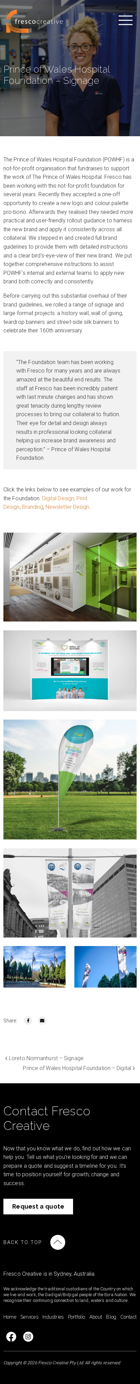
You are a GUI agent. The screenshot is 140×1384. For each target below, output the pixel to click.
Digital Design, (58, 498)
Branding (32, 507)
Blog (111, 1317)
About (95, 1317)
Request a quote (38, 1206)
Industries (53, 1317)
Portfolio (76, 1317)
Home (9, 1317)
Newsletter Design (67, 507)
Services (29, 1317)
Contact (129, 1317)
